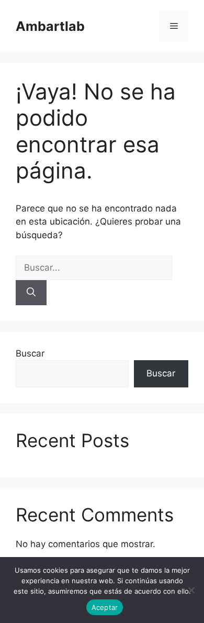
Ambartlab (50, 26)
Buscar (30, 353)
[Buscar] (31, 292)
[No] (191, 590)
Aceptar (105, 607)
